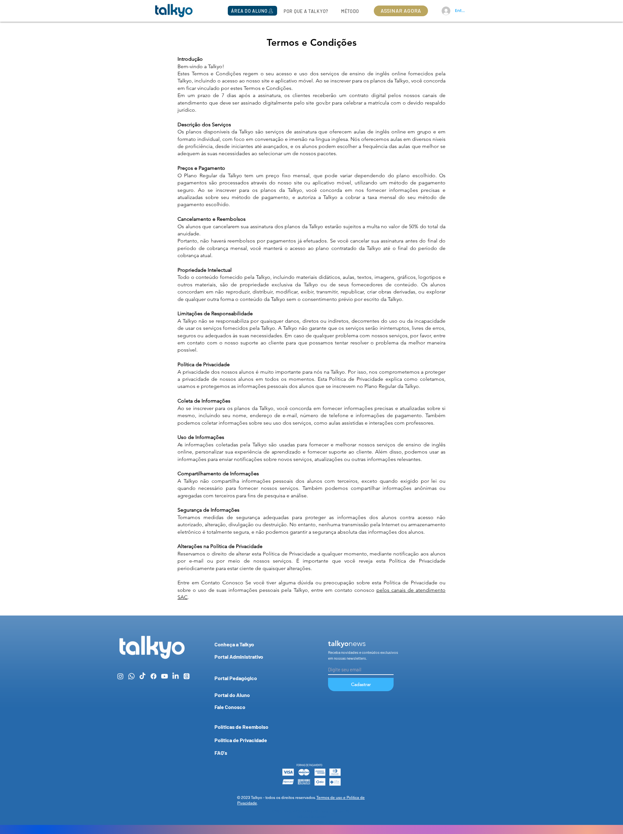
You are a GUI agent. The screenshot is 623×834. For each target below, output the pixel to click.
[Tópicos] (186, 676)
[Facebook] (153, 676)
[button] (252, 11)
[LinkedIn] (175, 676)
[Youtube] (164, 676)
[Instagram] (120, 676)
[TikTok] (142, 676)
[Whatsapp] (131, 676)
